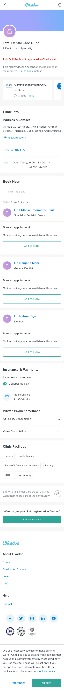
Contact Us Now (32, 519)
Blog (5, 583)
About (6, 562)
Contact (7, 604)
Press (6, 576)
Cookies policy (46, 671)
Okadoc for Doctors (14, 569)
